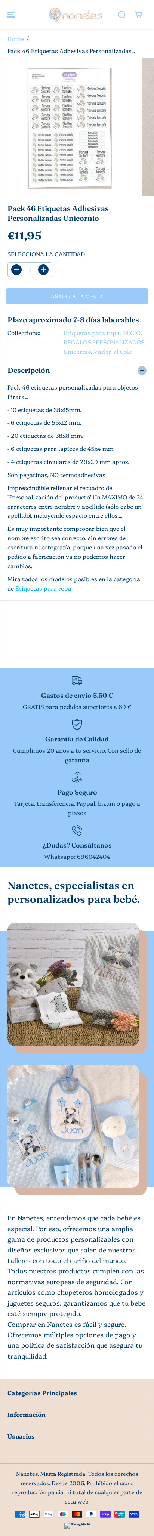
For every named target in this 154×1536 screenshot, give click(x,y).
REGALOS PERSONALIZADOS (104, 342)
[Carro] (138, 14)
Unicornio (77, 351)
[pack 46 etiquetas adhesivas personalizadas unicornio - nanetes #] (69, 127)
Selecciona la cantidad (46, 254)
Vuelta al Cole (113, 351)
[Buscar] (122, 14)
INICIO (131, 333)
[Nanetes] (75, 14)
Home (15, 39)
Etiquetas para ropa (91, 333)
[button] (11, 14)
